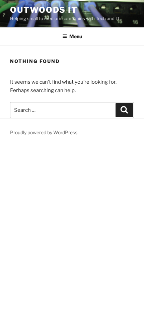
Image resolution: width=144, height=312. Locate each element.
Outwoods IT (44, 10)
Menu (75, 36)
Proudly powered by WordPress (43, 132)
